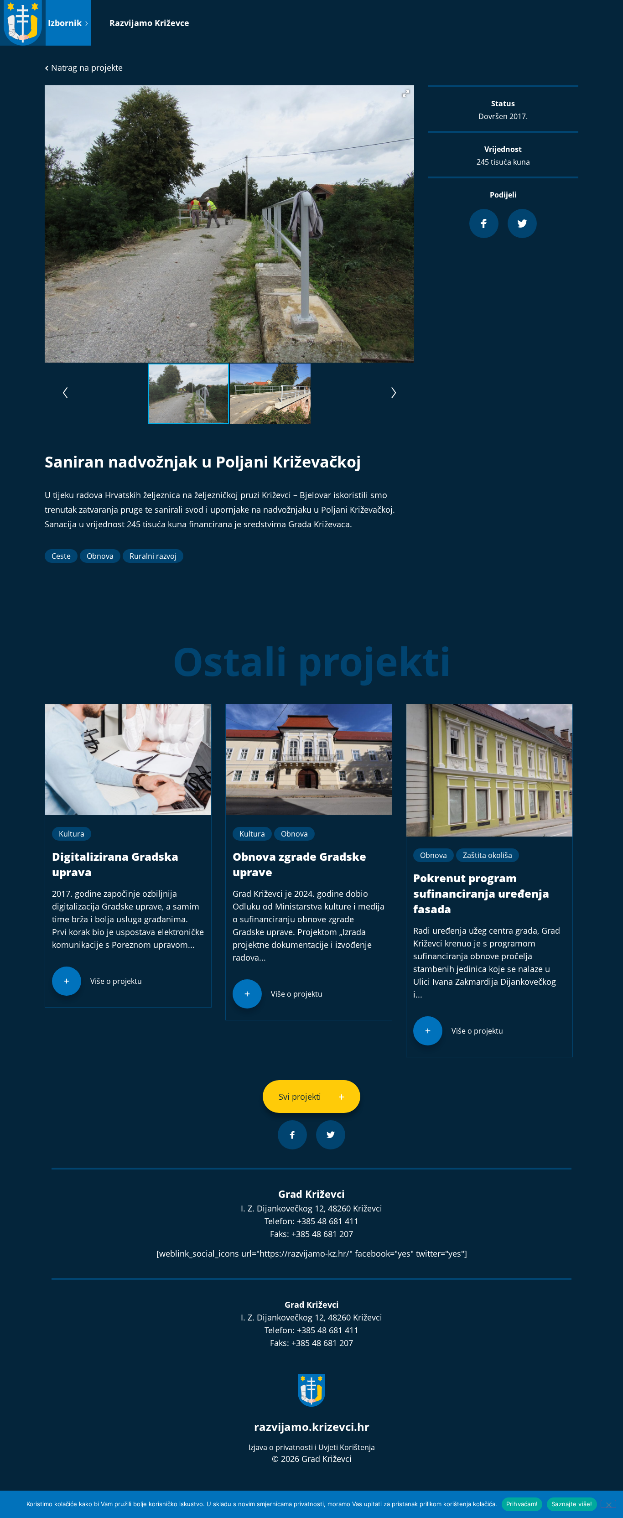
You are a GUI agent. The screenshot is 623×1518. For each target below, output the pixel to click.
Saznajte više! (571, 1504)
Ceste (61, 556)
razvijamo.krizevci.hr (311, 1426)
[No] (608, 1504)
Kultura (71, 834)
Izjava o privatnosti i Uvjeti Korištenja (312, 1447)
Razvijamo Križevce (149, 22)
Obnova (100, 556)
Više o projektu (116, 981)
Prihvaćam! (522, 1504)
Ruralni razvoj (153, 556)
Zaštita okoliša (487, 855)
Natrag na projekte (86, 67)
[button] (406, 93)
